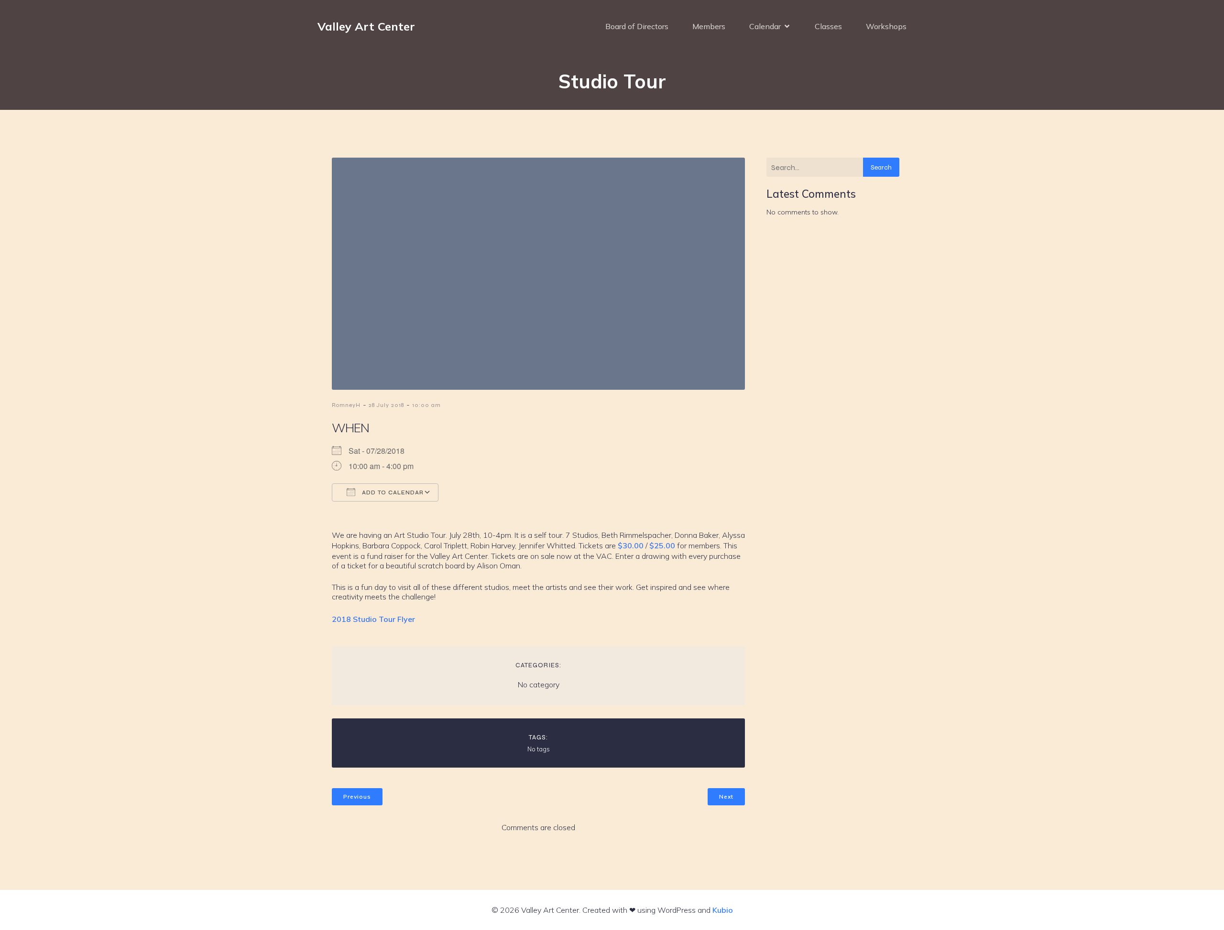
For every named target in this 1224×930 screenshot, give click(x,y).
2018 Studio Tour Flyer (373, 619)
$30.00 (631, 545)
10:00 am (426, 405)
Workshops (886, 26)
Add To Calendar (392, 493)
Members (708, 26)
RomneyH (346, 405)
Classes (828, 26)
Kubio (722, 910)
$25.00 (662, 545)
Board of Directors (636, 26)
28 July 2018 (386, 405)
